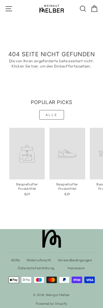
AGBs (15, 260)
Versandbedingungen (75, 260)
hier (34, 66)
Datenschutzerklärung (36, 268)
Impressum (76, 268)
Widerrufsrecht (38, 260)
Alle (51, 115)
